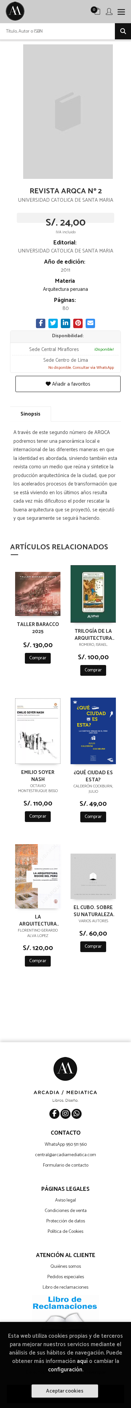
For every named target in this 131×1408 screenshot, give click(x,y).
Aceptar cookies (64, 1391)
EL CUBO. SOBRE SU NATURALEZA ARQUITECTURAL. (93, 910)
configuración (65, 1369)
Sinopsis (30, 414)
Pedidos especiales (65, 1277)
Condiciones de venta (66, 1211)
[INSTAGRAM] (65, 1114)
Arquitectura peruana (65, 289)
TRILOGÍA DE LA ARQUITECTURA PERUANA (93, 634)
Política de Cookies (65, 1232)
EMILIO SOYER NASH (37, 775)
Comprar (37, 658)
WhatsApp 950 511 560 (66, 1144)
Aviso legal (65, 1200)
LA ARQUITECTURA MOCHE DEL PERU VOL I (37, 920)
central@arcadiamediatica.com (65, 1155)
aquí (82, 1361)
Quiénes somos (65, 1266)
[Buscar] (123, 31)
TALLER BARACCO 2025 (38, 627)
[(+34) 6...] (77, 1114)
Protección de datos (65, 1221)
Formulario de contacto (65, 1165)
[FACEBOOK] (54, 1114)
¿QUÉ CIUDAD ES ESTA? (93, 776)
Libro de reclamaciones (65, 1287)
